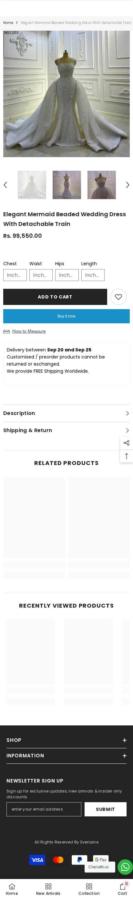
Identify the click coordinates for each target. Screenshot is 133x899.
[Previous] (5, 185)
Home (8, 22)
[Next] (128, 185)
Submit (105, 809)
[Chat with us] (125, 867)
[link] (34, 564)
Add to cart (55, 297)
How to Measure (29, 331)
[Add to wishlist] (118, 297)
